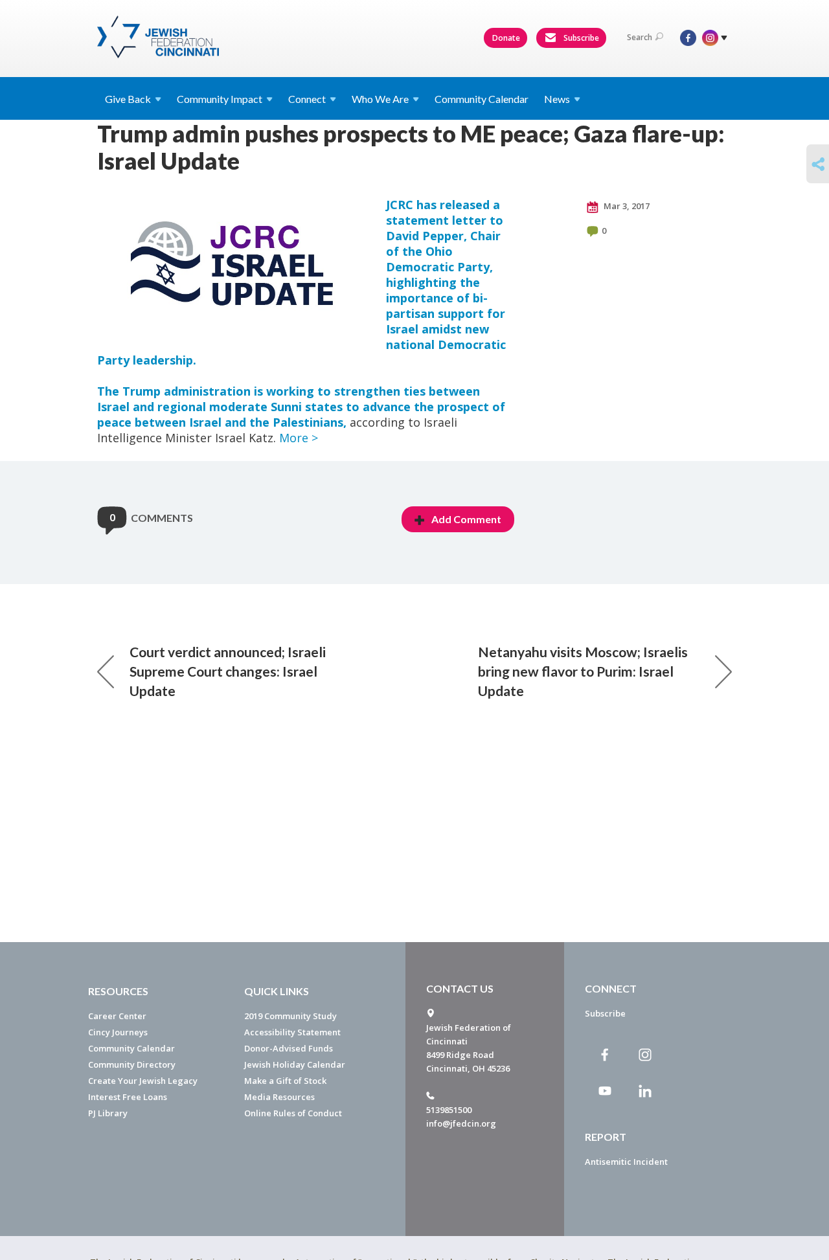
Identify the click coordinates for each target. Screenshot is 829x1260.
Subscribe (580, 37)
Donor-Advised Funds (288, 1048)
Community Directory (132, 1064)
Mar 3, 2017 (626, 206)
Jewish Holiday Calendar (294, 1064)
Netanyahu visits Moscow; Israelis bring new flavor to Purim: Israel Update (583, 671)
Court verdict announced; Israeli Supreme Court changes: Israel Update (228, 671)
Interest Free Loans (127, 1097)
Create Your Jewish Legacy (143, 1080)
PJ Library (108, 1113)
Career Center (117, 1016)
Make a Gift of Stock (285, 1080)
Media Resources (279, 1097)
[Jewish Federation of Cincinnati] (159, 37)
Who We (380, 99)
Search (639, 37)
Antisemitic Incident (626, 1161)
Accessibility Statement (292, 1032)
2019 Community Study (290, 1016)
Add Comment (466, 519)
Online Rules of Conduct (293, 1113)
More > (298, 437)
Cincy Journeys (118, 1032)
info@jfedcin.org (461, 1123)
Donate (506, 37)
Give (128, 99)
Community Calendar (481, 99)
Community (219, 99)
